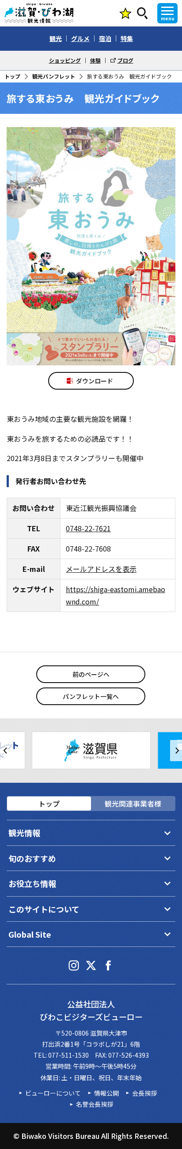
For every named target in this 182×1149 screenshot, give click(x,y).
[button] (6, 750)
